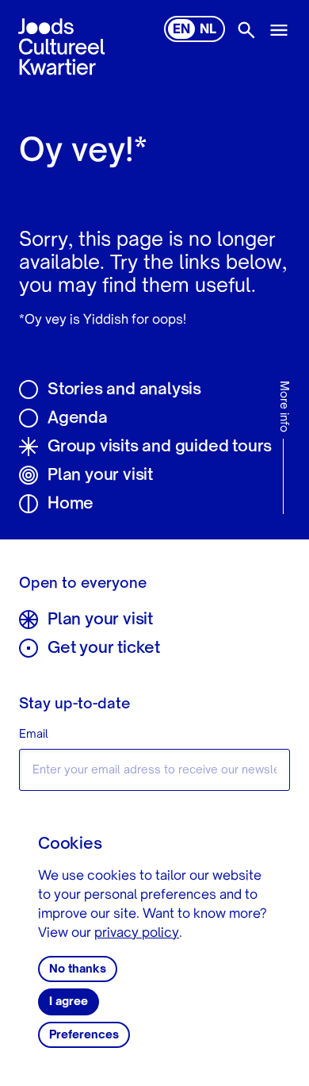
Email (33, 734)
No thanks (77, 969)
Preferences (84, 1035)
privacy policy (136, 933)
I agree (68, 1001)
